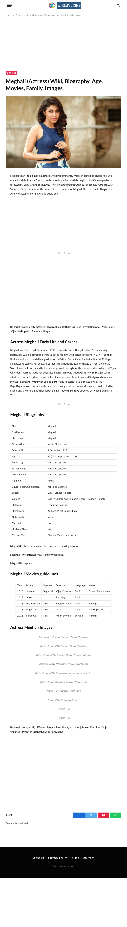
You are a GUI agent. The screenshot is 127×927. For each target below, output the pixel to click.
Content (11, 73)
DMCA (75, 858)
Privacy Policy (58, 858)
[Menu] (9, 5)
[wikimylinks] (63, 5)
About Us (38, 858)
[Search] (118, 5)
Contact (89, 858)
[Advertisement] (63, 46)
